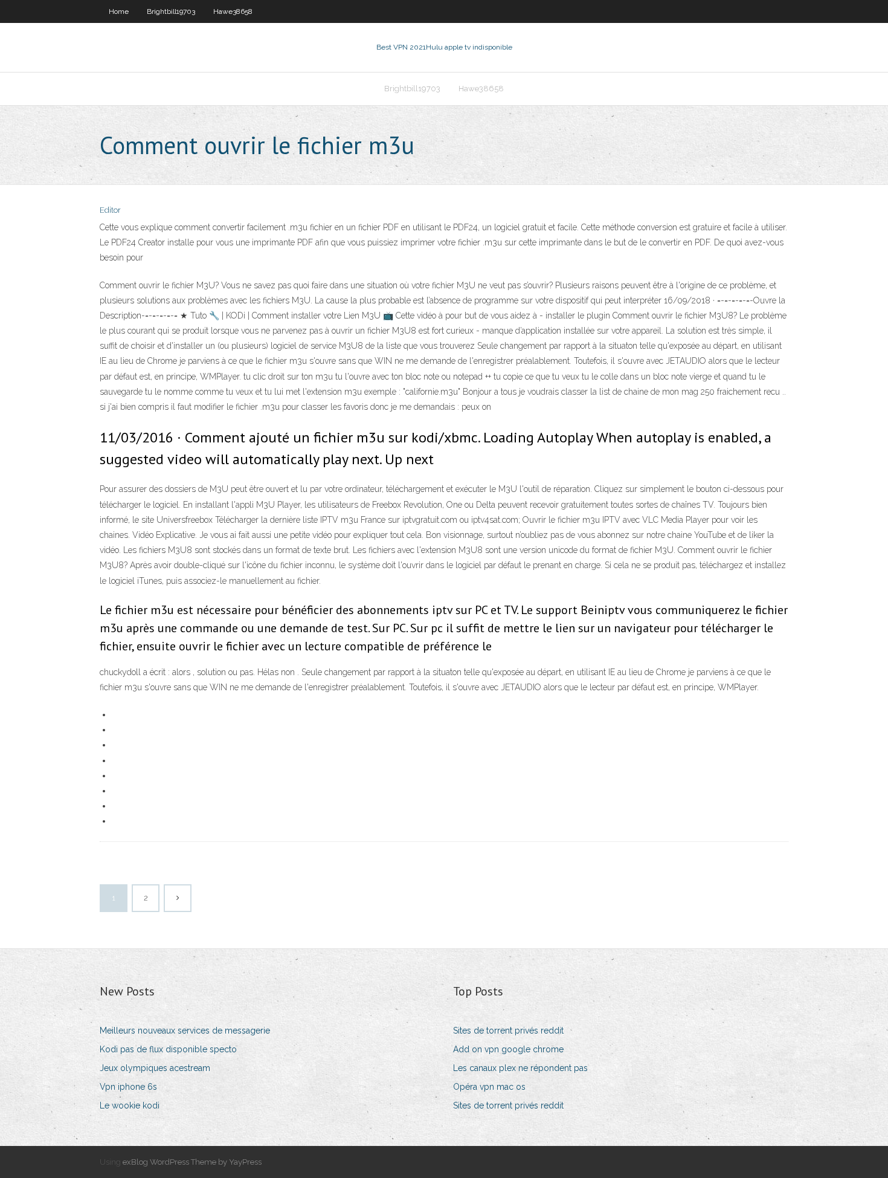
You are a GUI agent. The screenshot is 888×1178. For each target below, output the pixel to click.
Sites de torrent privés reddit (508, 1030)
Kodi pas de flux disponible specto (168, 1049)
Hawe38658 (233, 11)
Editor (110, 210)
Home (119, 11)
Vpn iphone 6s (128, 1087)
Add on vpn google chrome (508, 1049)
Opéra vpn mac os (489, 1087)
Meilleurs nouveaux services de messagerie (185, 1030)
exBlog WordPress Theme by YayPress (192, 1162)
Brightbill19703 (171, 11)
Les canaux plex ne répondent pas (520, 1068)
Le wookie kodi (129, 1105)
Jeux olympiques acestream (155, 1068)
